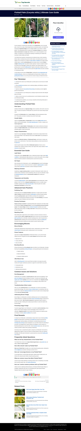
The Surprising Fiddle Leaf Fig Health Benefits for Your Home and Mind (58, 56)
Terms (51, 429)
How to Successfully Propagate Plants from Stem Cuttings (58, 70)
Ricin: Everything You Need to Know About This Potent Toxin (58, 58)
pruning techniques (28, 248)
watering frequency (20, 174)
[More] (63, 9)
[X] (50, 9)
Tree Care (38, 5)
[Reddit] (52, 9)
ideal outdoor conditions (35, 60)
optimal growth (41, 164)
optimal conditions (27, 312)
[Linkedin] (54, 9)
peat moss (23, 166)
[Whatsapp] (58, 9)
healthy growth (22, 180)
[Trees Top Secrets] (22, 2)
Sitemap (65, 429)
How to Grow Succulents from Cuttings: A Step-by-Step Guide (58, 67)
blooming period (21, 261)
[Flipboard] (60, 9)
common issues (37, 325)
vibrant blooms (17, 230)
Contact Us (48, 429)
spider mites (37, 68)
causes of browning (35, 298)
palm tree (18, 142)
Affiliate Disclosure (60, 429)
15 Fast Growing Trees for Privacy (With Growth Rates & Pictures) (58, 46)
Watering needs (21, 63)
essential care (21, 85)
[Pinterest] (56, 9)
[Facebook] (49, 9)
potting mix (44, 219)
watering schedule (28, 290)
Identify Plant (58, 37)
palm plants (33, 194)
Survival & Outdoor (50, 5)
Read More (50, 426)
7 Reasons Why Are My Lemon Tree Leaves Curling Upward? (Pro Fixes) (58, 49)
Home (20, 5)
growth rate (42, 120)
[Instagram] (61, 9)
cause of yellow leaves (33, 289)
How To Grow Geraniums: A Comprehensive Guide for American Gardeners (58, 63)
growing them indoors (18, 75)
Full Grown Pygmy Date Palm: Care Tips (35, 389)
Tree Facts (43, 5)
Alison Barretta (17, 14)
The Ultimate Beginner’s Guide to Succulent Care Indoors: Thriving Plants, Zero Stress (58, 52)
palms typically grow (33, 122)
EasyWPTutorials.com (36, 429)
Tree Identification (26, 5)
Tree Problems (32, 5)
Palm (17, 8)
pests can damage (18, 278)
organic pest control (18, 279)
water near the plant (30, 183)
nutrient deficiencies (32, 362)
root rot (22, 164)
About (45, 429)
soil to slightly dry (18, 349)
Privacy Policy (55, 429)
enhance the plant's (34, 206)
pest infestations (27, 281)
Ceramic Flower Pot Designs (56, 60)
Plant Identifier (57, 5)
